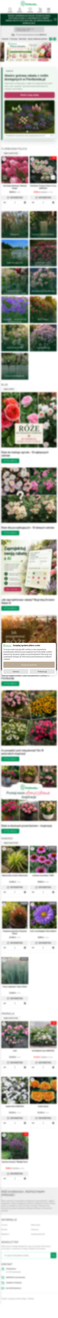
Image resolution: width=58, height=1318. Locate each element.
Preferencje (42, 671)
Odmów (16, 671)
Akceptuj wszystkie (29, 665)
